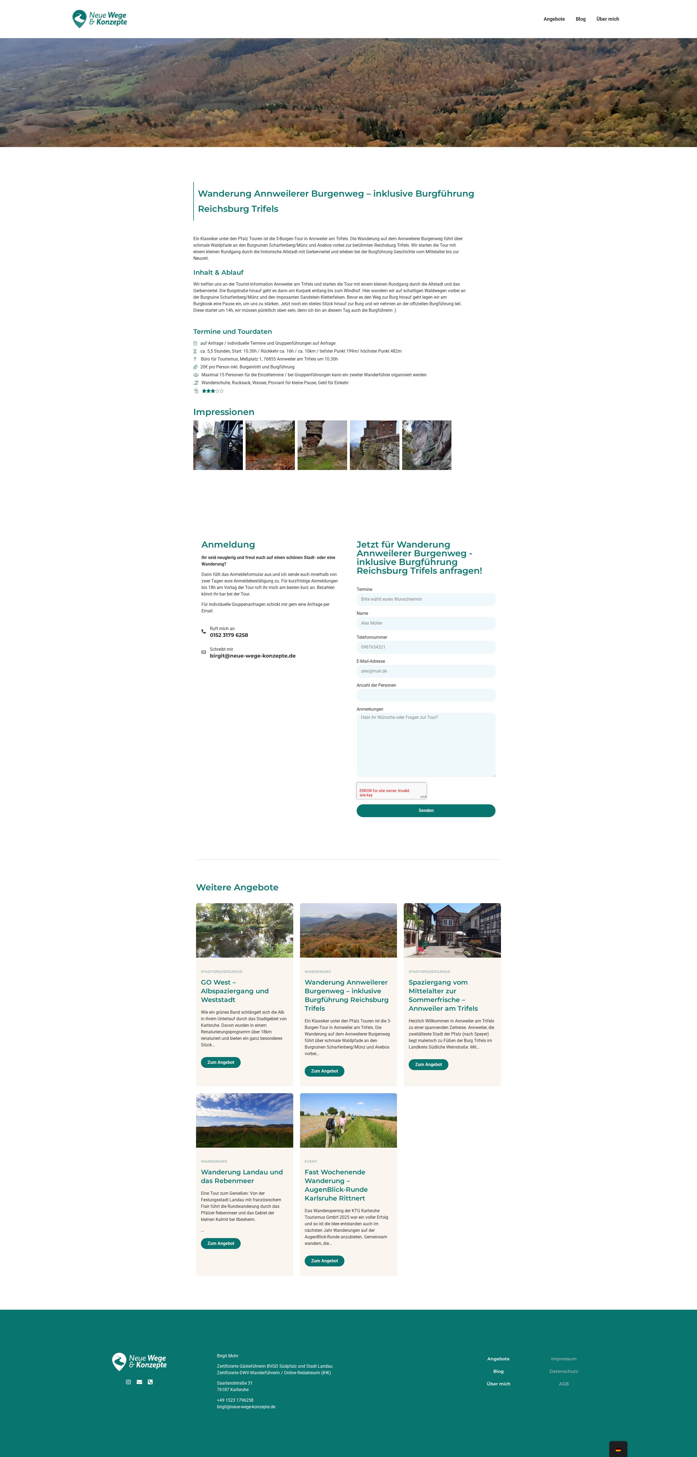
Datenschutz (563, 1371)
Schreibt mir (221, 649)
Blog (581, 19)
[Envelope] (139, 1382)
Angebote (554, 19)
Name (362, 613)
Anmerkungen (370, 709)
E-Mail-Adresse (371, 661)
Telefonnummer (372, 637)
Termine (364, 589)
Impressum (564, 1358)
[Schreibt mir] (203, 652)
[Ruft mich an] (203, 631)
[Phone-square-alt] (150, 1382)
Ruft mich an (222, 628)
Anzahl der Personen (376, 685)
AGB (564, 1383)
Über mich (608, 19)
